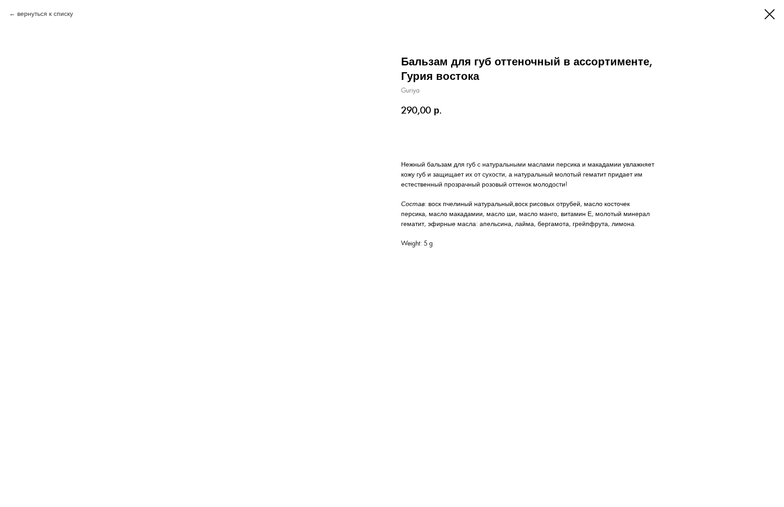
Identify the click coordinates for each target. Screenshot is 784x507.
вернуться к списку (45, 14)
